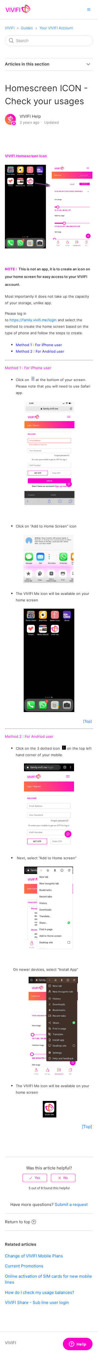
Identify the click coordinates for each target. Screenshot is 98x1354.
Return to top (17, 1221)
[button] (88, 9)
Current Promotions (24, 1265)
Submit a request (71, 1204)
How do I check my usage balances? (39, 1292)
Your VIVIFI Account (56, 28)
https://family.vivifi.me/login (33, 320)
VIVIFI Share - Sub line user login (37, 1302)
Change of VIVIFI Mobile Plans (34, 1255)
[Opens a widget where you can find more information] (78, 1344)
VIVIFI (9, 28)
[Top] (87, 721)
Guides (27, 28)
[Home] (18, 12)
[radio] (35, 1178)
